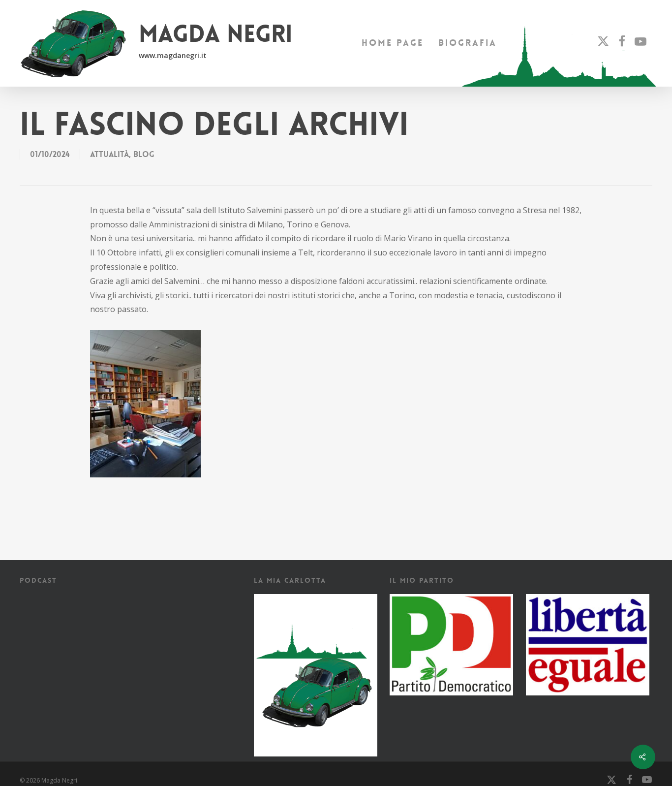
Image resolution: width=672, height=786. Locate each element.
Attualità (109, 154)
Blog (143, 154)
